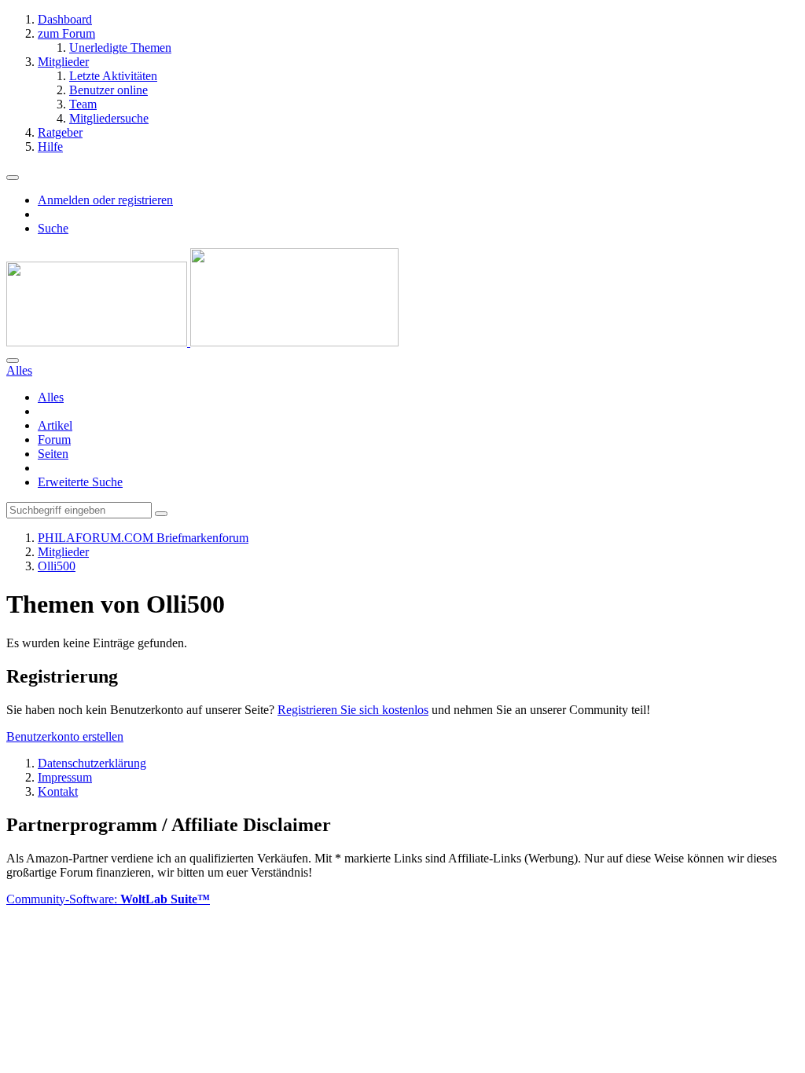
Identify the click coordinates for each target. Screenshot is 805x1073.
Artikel (55, 425)
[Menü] (12, 177)
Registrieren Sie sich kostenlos (353, 709)
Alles (51, 397)
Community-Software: (108, 899)
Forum (54, 439)
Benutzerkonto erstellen (64, 736)
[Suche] (12, 360)
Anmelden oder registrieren (105, 200)
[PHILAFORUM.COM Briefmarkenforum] (202, 342)
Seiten (53, 453)
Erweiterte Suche (80, 482)
